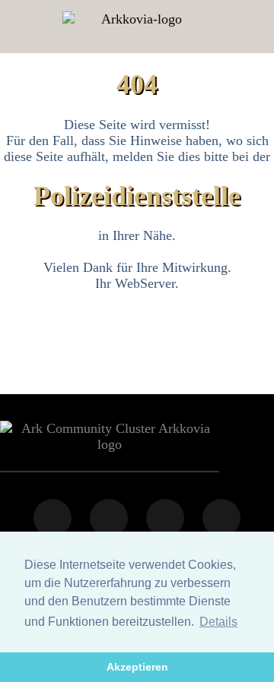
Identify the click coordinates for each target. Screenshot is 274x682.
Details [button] (218, 621)
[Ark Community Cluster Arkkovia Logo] (135, 27)
